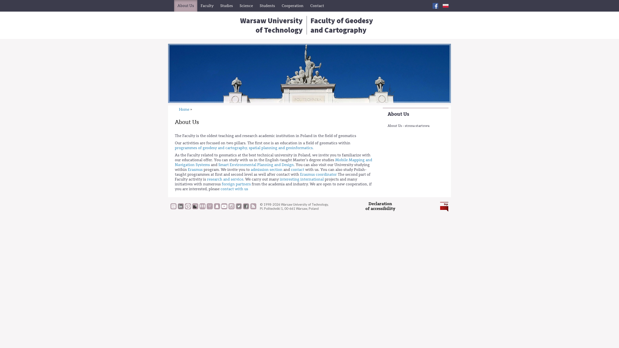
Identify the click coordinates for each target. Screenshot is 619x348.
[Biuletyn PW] (202, 208)
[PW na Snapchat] (217, 208)
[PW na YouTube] (224, 208)
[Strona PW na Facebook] (246, 208)
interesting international (302, 179)
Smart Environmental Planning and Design (256, 164)
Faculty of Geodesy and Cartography (341, 25)
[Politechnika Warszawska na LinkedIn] (181, 208)
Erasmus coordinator (318, 174)
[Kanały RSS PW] (253, 208)
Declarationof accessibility (380, 206)
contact (298, 169)
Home (184, 109)
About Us (398, 114)
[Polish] (446, 6)
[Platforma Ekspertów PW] (195, 208)
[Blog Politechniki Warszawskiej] (210, 208)
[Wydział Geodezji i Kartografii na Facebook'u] (435, 5)
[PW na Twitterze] (239, 208)
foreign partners (236, 184)
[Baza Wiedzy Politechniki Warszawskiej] (173, 208)
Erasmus (195, 169)
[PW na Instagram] (231, 208)
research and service (225, 179)
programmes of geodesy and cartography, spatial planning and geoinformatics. (244, 147)
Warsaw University (271, 25)
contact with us (234, 189)
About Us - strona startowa (408, 126)
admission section (266, 169)
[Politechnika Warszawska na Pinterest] (188, 208)
